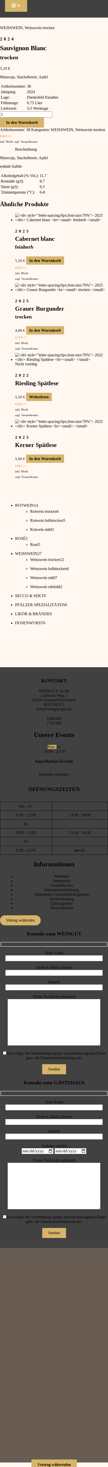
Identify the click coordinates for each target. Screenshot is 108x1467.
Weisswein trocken (40, 28)
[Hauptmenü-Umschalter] (16, 6)
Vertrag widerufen (20, 920)
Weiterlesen (39, 397)
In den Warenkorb (22, 122)
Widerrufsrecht (61, 908)
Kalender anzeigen (54, 774)
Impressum (61, 881)
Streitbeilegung (62, 899)
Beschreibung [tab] (26, 149)
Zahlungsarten (61, 903)
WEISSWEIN (11, 28)
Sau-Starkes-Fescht (54, 761)
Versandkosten (29, 141)
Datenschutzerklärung (61, 890)
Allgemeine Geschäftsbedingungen (61, 894)
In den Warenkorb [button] (45, 260)
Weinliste (61, 876)
